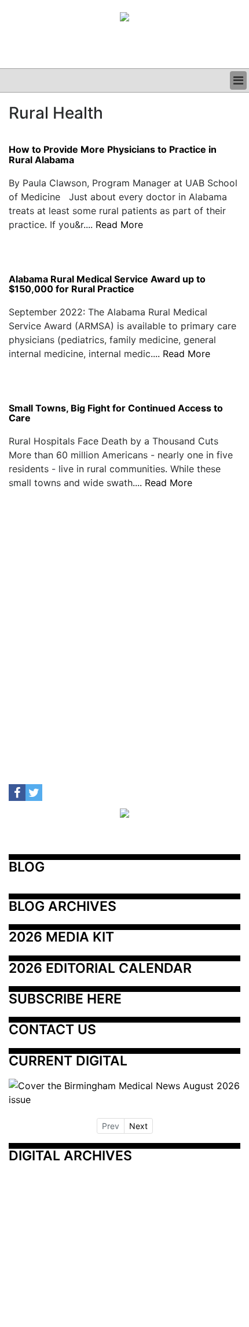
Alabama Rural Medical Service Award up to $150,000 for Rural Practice (107, 284)
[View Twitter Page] (33, 792)
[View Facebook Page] (17, 792)
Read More (119, 224)
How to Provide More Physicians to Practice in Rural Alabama (113, 155)
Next (138, 1126)
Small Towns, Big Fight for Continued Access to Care (116, 413)
